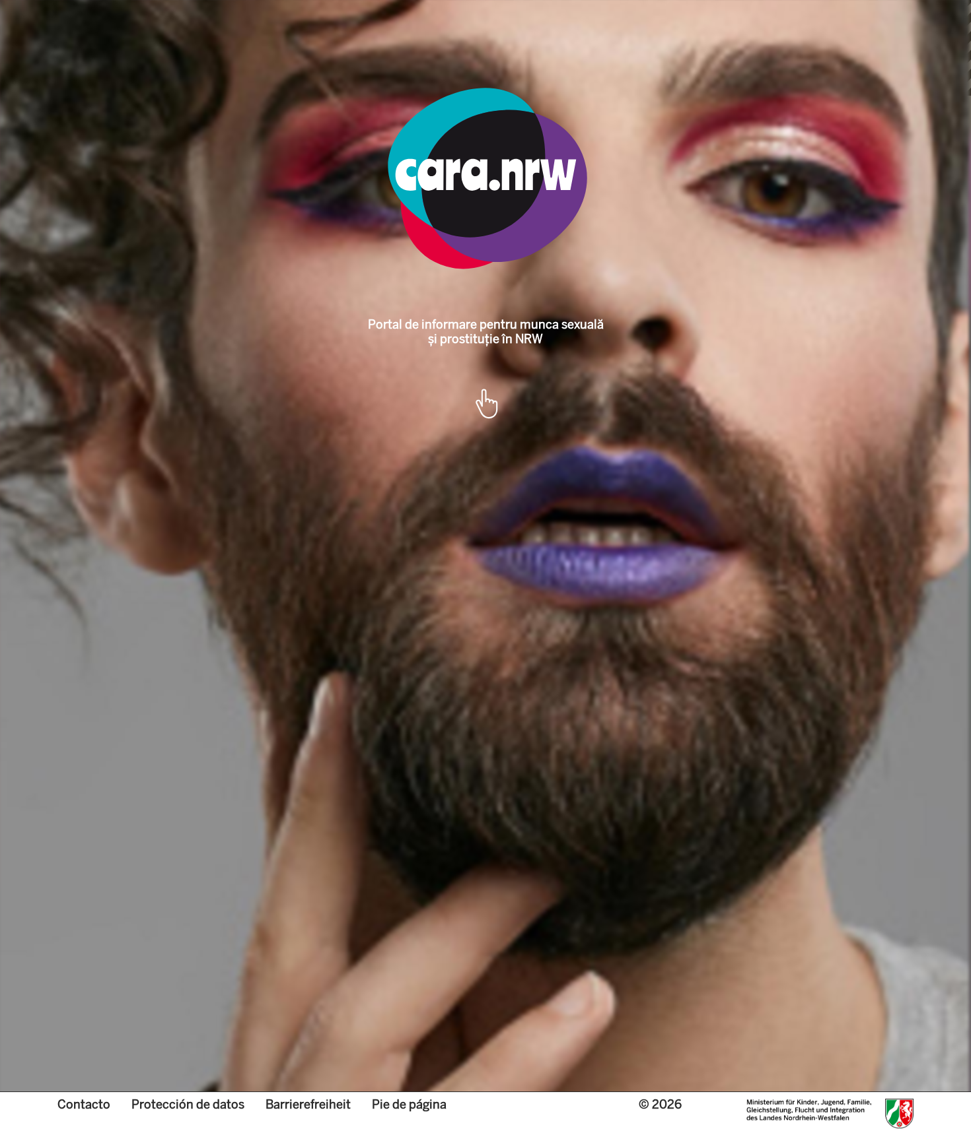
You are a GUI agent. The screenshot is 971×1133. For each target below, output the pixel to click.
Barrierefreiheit (308, 1104)
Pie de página (409, 1104)
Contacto (83, 1104)
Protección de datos (187, 1104)
